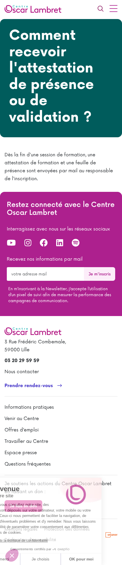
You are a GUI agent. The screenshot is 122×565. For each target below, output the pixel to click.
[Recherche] (100, 8)
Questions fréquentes (28, 464)
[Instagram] (27, 243)
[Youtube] (11, 243)
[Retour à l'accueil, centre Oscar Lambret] (35, 8)
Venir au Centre (22, 418)
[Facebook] (44, 243)
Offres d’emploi (22, 430)
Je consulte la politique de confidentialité (37, 541)
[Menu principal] (113, 9)
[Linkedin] (59, 243)
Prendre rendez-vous (29, 386)
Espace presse (21, 453)
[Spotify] (75, 243)
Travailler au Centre (26, 441)
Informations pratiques (29, 407)
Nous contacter (22, 372)
